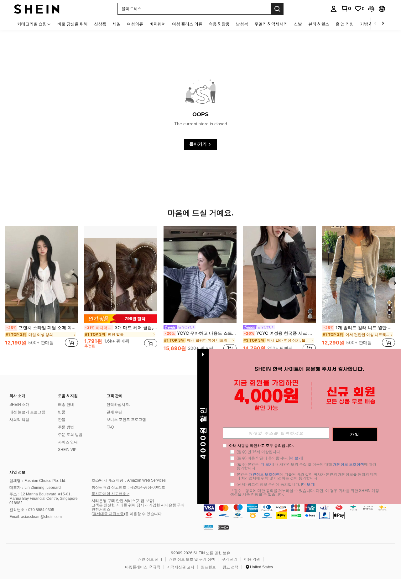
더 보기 (296, 458)
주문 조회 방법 (70, 434)
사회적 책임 (19, 419)
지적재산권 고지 (180, 567)
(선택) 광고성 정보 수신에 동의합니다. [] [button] (276, 484)
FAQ (110, 427)
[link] (346, 8)
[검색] (277, 9)
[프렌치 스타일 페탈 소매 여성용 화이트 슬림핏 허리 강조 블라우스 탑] (41, 274)
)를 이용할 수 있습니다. (143, 514)
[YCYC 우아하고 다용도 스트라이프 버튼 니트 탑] (200, 274)
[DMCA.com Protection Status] (223, 527)
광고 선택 (230, 567)
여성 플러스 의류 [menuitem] (187, 23)
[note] (120, 318)
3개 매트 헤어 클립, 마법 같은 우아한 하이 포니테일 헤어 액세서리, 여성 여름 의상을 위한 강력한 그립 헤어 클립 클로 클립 (121, 327)
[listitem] (41, 290)
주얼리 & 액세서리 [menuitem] (271, 23)
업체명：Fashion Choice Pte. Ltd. (37, 480)
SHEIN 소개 (19, 404)
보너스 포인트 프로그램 (126, 419)
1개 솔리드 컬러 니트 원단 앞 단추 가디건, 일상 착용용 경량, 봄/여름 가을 (359, 327)
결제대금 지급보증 (108, 514)
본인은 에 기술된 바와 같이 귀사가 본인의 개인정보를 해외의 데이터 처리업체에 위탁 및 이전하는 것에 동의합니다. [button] (307, 476)
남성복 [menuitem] (242, 23)
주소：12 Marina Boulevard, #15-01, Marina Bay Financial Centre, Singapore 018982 (43, 498)
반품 (61, 412)
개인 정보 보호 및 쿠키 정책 (192, 559)
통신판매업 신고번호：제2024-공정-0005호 (128, 487)
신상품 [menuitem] (100, 23)
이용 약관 (252, 559)
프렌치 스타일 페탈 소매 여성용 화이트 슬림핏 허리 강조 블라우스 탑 (42, 327)
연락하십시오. (118, 404)
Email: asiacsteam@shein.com (35, 516)
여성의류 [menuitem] (135, 23)
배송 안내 (66, 404)
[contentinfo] (301, 511)
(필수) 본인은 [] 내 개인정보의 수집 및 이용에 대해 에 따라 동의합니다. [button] (307, 466)
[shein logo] (37, 8)
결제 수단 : (115, 412)
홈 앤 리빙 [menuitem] (345, 23)
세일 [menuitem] (116, 23)
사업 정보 (17, 472)
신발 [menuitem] (298, 23)
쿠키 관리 (229, 559)
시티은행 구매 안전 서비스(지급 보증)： (124, 501)
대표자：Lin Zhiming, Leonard (35, 487)
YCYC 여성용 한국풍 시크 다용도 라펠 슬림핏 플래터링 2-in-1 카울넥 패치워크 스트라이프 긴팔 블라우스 (280, 333)
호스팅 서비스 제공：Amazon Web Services (128, 480)
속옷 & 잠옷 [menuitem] (219, 23)
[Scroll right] (383, 24)
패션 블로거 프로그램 (27, 412)
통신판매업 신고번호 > (110, 494)
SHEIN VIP (67, 449)
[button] (371, 9)
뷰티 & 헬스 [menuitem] (318, 23)
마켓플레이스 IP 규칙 (142, 567)
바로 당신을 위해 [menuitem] (72, 23)
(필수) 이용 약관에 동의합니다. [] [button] (270, 458)
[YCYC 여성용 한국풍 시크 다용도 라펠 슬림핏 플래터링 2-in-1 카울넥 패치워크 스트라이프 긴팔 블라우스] (279, 274)
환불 (61, 419)
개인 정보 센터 (150, 559)
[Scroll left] (375, 24)
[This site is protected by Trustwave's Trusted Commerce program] (208, 527)
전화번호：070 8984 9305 (31, 510)
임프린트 (208, 567)
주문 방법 (66, 427)
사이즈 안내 (68, 442)
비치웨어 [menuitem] (157, 23)
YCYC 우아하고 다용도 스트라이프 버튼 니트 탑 (201, 333)
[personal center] (333, 9)
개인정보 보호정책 (348, 464)
